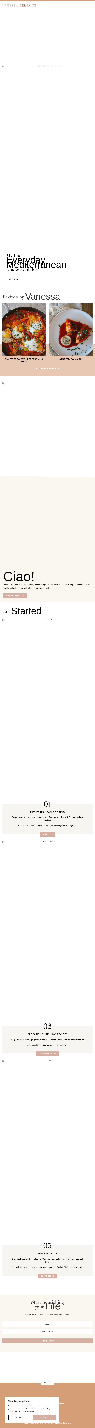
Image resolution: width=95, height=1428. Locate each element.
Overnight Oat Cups (71, 359)
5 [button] (47, 368)
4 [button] (45, 368)
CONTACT (60, 1404)
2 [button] (39, 368)
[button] (47, 1340)
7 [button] (53, 368)
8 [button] (55, 368)
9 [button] (58, 368)
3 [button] (42, 368)
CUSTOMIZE (20, 1418)
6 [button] (50, 368)
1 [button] (36, 368)
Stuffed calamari (24, 359)
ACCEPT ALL (44, 1418)
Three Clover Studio (65, 1423)
